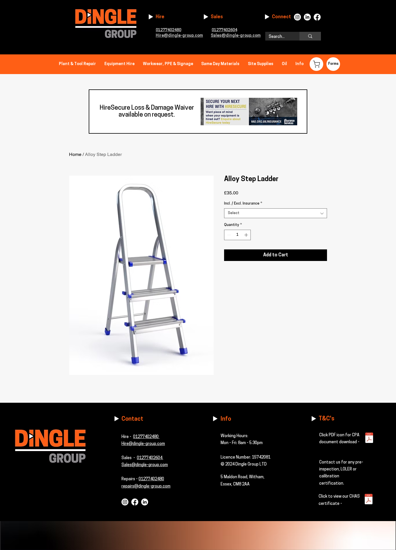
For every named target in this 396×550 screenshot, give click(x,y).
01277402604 (224, 30)
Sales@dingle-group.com (144, 465)
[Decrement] (228, 235)
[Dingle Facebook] (134, 502)
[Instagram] (297, 17)
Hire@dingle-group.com (179, 36)
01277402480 (146, 437)
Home (75, 154)
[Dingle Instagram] (124, 502)
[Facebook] (317, 17)
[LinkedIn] (307, 17)
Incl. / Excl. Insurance (243, 203)
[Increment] (246, 235)
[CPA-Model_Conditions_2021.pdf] (369, 438)
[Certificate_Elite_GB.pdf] (368, 500)
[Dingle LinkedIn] (144, 502)
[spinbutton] (237, 235)
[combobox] (275, 213)
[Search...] (310, 36)
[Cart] (316, 64)
